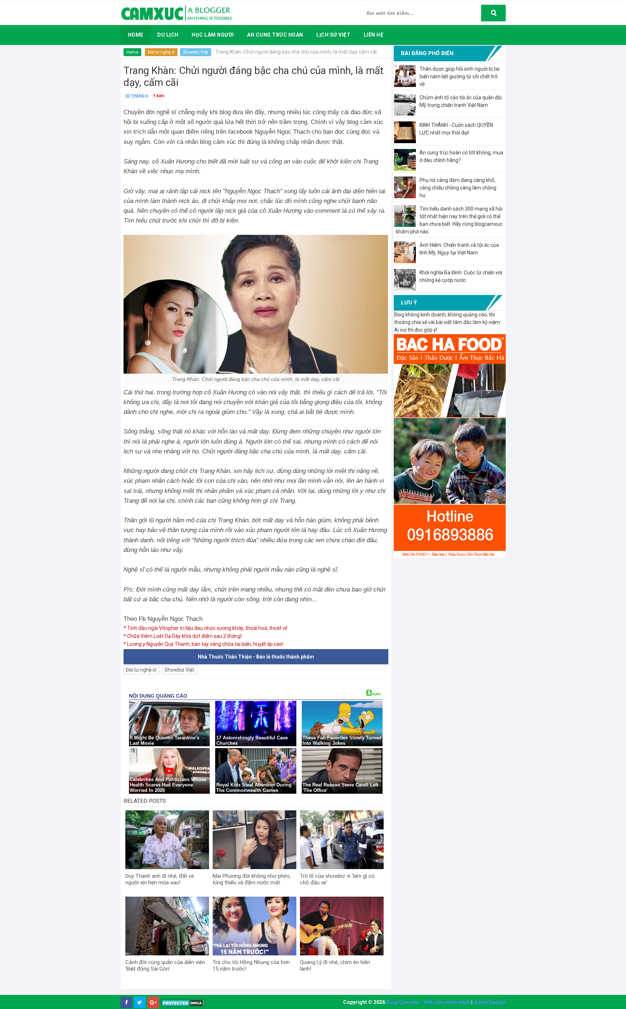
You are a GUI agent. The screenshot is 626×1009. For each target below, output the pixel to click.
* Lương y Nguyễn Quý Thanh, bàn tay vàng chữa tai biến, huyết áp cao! (203, 644)
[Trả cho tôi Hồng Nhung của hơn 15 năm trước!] (254, 926)
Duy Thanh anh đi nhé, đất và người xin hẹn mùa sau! (159, 879)
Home (132, 52)
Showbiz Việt (195, 52)
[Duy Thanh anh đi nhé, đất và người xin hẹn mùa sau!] (167, 839)
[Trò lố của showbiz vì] (342, 839)
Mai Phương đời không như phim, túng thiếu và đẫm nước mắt (252, 879)
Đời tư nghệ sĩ (161, 52)
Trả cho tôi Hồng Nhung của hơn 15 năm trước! (251, 965)
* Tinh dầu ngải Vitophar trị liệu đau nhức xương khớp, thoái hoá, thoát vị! (205, 628)
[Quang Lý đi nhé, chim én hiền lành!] (342, 926)
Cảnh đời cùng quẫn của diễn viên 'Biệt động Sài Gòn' (165, 965)
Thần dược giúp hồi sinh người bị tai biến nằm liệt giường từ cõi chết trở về (460, 76)
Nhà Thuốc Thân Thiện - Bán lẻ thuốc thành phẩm (256, 657)
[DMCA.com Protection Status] (183, 1002)
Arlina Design (489, 1002)
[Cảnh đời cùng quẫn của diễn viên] (167, 926)
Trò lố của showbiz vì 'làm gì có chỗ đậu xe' (337, 879)
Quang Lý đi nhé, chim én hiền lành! (335, 965)
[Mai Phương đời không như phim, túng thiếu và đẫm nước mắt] (254, 839)
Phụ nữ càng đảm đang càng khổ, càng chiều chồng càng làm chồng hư (458, 187)
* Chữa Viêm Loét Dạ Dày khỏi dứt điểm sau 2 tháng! (183, 636)
